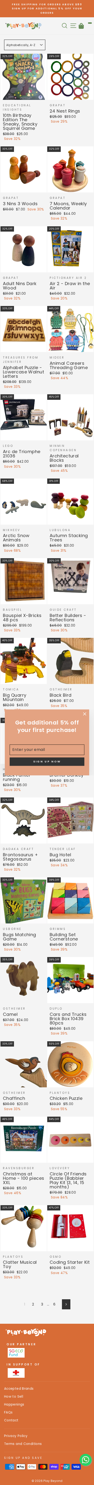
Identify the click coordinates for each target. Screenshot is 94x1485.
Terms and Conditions (23, 1444)
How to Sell (13, 1396)
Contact (11, 1420)
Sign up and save (23, 1458)
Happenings (14, 1404)
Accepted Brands (19, 1388)
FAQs (8, 1412)
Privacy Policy (15, 1436)
